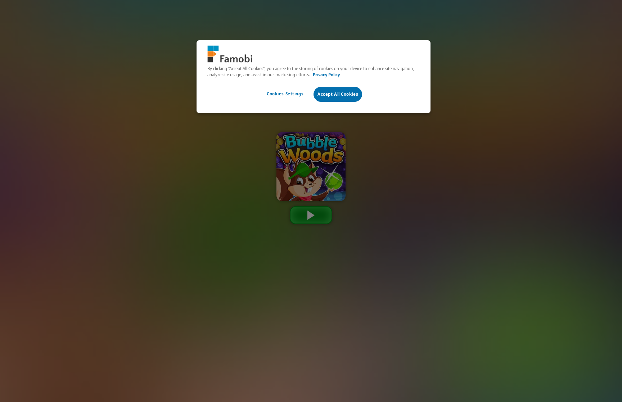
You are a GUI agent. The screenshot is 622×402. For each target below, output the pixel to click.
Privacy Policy (326, 74)
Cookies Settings (285, 93)
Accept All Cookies (337, 94)
